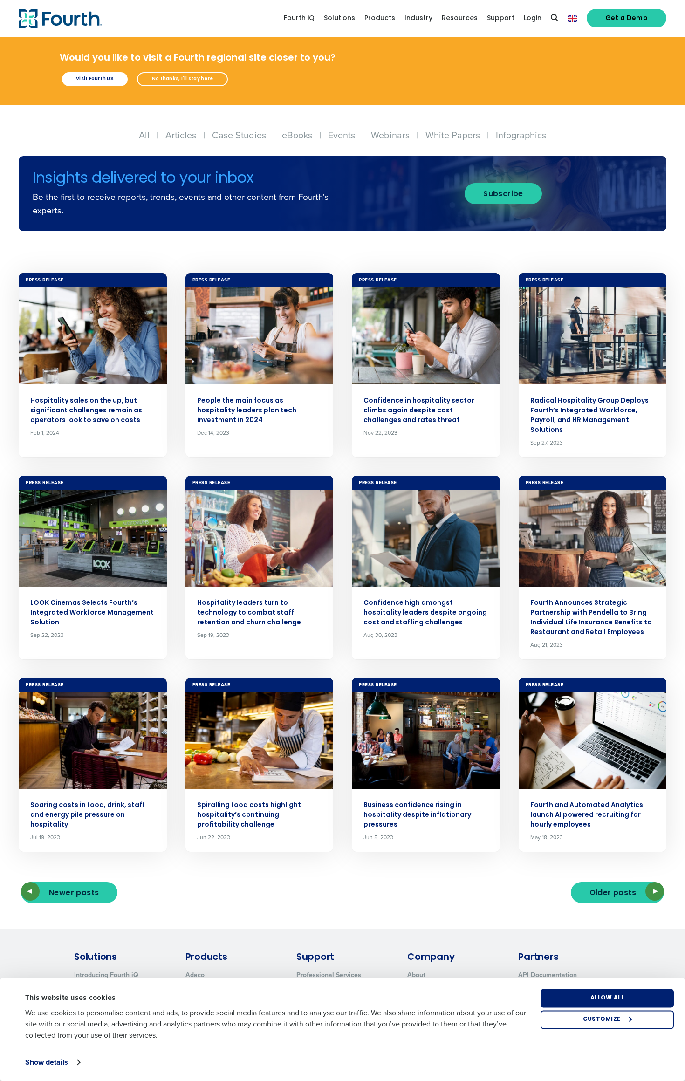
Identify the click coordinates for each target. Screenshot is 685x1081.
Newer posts (74, 893)
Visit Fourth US (95, 79)
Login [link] (532, 18)
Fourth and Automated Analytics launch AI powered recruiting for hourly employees (586, 815)
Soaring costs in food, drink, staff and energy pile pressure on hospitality (87, 815)
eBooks (297, 135)
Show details (46, 1062)
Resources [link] (460, 18)
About (416, 975)
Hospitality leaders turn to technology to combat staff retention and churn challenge (249, 613)
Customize (602, 1019)
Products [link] (379, 18)
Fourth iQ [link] (299, 18)
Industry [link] (418, 18)
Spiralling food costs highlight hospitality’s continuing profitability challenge (249, 815)
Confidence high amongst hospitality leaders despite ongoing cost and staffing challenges (425, 613)
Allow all (607, 998)
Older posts (612, 893)
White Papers (452, 135)
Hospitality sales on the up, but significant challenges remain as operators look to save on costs (86, 410)
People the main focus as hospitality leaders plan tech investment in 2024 (246, 410)
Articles (180, 135)
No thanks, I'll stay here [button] (182, 79)
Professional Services (328, 975)
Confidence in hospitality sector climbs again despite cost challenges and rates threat (418, 410)
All (144, 135)
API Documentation (547, 975)
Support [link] (500, 18)
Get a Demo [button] (626, 18)
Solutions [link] (339, 18)
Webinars (390, 135)
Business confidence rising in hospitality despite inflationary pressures (417, 815)
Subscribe (503, 194)
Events (341, 135)
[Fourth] (60, 18)
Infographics (521, 135)
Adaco (195, 975)
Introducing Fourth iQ (106, 975)
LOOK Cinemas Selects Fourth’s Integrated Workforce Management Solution (92, 613)
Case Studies (239, 135)
